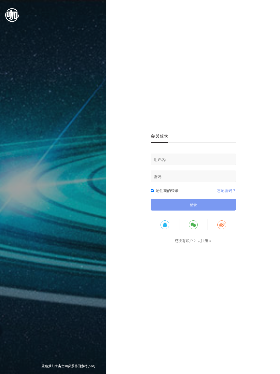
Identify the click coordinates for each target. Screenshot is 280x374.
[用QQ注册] (165, 224)
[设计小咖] (12, 17)
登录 (193, 204)
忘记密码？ (226, 190)
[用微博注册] (222, 224)
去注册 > (204, 240)
